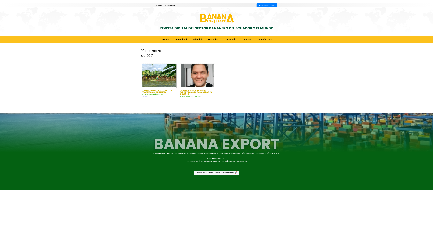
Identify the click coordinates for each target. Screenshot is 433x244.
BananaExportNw (149, 94)
